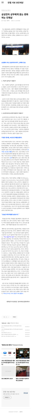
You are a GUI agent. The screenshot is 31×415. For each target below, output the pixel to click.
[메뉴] (2, 2)
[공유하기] (7, 317)
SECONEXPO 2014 (5, 332)
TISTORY (16, 411)
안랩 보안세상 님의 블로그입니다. (11, 394)
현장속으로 (4, 323)
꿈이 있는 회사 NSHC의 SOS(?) (7, 336)
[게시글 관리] (9, 317)
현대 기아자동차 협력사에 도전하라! (8, 334)
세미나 (8, 323)
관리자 (21, 411)
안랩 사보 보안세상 (15, 2)
